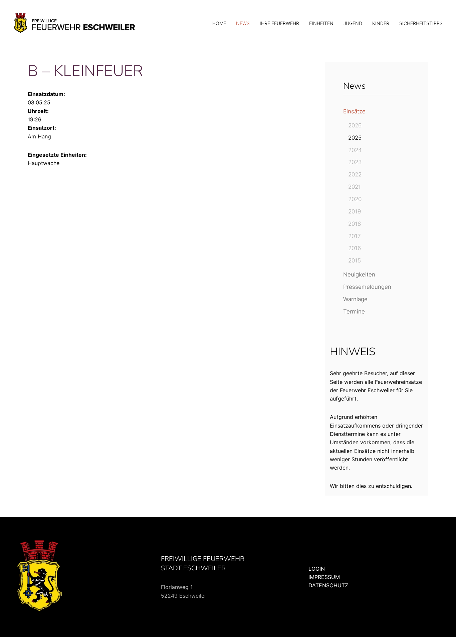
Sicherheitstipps (421, 23)
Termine (354, 311)
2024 (355, 150)
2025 (355, 137)
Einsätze (354, 111)
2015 (354, 260)
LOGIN (316, 568)
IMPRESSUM (324, 577)
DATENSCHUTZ (328, 585)
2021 (354, 186)
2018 (354, 223)
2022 (355, 174)
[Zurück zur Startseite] (75, 23)
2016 (354, 248)
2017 (354, 236)
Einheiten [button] (321, 23)
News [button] (243, 23)
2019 (354, 211)
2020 (355, 199)
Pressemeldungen (367, 286)
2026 (355, 125)
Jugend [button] (353, 23)
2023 (355, 162)
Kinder (380, 23)
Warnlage (355, 299)
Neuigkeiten (359, 274)
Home (219, 23)
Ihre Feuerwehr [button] (279, 23)
